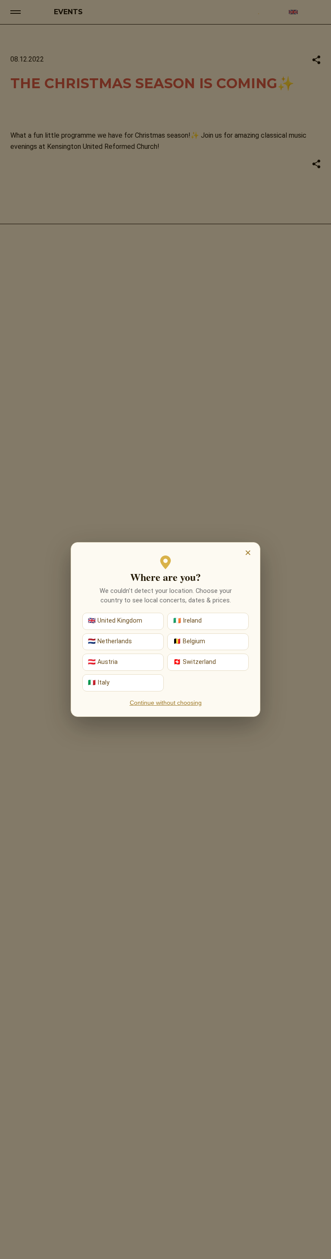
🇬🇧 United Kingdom (115, 620)
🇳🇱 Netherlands (110, 641)
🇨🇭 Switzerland (194, 662)
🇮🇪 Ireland (187, 620)
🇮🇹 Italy (98, 682)
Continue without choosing (166, 703)
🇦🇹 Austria (103, 662)
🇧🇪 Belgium (189, 641)
